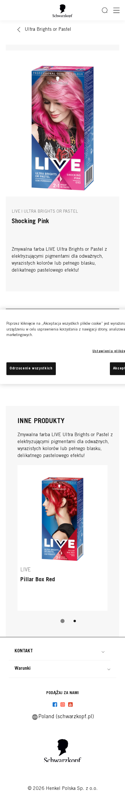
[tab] (62, 621)
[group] (62, 548)
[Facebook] (55, 704)
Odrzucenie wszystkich (31, 368)
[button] (59, 651)
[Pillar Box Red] (62, 538)
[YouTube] (70, 704)
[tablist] (62, 621)
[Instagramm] (62, 704)
